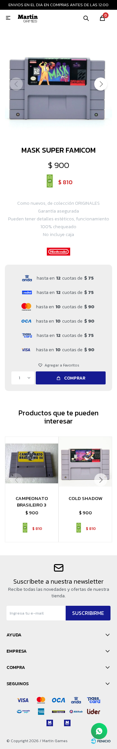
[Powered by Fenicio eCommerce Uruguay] (100, 741)
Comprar (74, 378)
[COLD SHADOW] (85, 463)
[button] (86, 18)
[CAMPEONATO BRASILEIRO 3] (31, 463)
